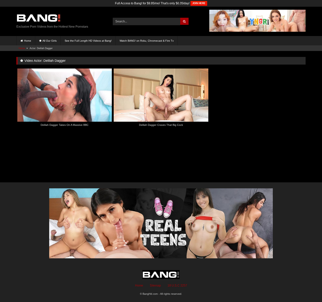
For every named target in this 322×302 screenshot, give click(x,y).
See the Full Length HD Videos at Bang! (88, 40)
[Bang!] (38, 18)
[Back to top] (310, 291)
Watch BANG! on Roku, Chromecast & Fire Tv (147, 40)
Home (27, 40)
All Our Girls (49, 40)
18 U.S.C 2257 (177, 285)
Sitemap (155, 285)
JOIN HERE (198, 3)
